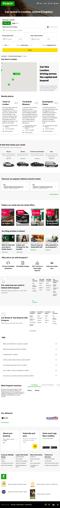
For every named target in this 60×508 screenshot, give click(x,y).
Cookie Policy (28, 504)
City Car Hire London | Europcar (30, 390)
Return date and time (37, 35)
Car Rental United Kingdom (15, 56)
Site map (13, 504)
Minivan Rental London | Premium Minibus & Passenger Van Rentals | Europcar (38, 390)
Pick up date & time (7, 35)
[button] (13, 79)
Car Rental (3, 56)
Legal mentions (20, 504)
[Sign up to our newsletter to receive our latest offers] (35, 446)
